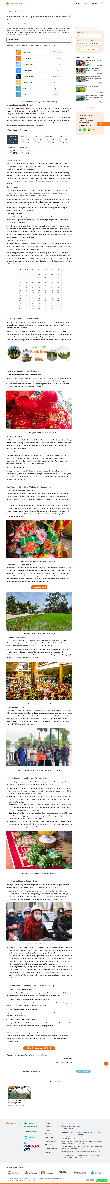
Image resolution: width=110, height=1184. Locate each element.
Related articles (56, 1082)
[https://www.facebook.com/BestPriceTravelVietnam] (25, 1146)
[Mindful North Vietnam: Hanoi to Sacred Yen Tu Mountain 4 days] (81, 99)
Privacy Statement (50, 1145)
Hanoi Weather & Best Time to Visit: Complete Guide (18, 1102)
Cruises (86, 3)
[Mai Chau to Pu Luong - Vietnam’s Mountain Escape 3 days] (81, 89)
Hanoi (22, 11)
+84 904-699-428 (85, 126)
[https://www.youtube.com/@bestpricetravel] (37, 1146)
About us (95, 3)
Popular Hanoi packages (85, 57)
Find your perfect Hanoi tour (86, 28)
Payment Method (50, 1141)
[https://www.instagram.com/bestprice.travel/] (31, 1146)
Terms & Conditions (51, 1148)
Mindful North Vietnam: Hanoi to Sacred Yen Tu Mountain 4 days (94, 97)
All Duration (95, 43)
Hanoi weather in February (39, 1055)
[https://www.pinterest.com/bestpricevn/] (34, 1146)
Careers (47, 1130)
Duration (92, 40)
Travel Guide (9, 11)
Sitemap (47, 1152)
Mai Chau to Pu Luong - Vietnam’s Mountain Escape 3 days (94, 88)
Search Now (91, 49)
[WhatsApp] (85, 129)
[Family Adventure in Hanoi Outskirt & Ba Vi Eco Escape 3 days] (81, 80)
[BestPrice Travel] (14, 3)
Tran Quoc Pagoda (36, 710)
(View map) (81, 1134)
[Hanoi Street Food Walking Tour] (81, 63)
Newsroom (48, 1127)
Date (78, 40)
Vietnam (17, 11)
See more (89, 107)
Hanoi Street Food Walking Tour (93, 61)
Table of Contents (13, 39)
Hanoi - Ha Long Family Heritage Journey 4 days (93, 69)
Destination (80, 32)
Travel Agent (49, 1134)
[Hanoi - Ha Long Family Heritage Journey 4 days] (81, 71)
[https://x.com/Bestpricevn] (28, 1146)
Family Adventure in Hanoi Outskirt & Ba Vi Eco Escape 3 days (94, 78)
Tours (77, 3)
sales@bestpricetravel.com (71, 1126)
